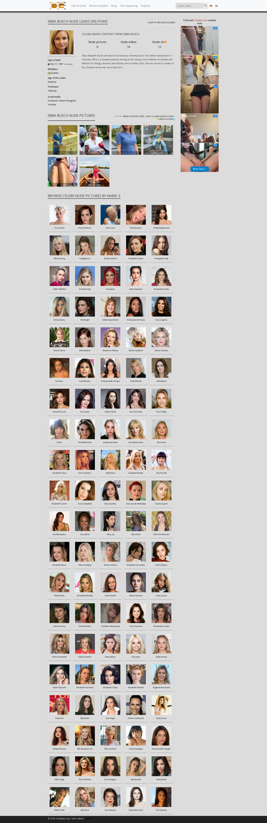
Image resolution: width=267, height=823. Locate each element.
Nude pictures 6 (97, 44)
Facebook (53, 100)
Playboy (145, 5)
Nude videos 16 (128, 44)
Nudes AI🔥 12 (159, 44)
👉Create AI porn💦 (165, 119)
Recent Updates (98, 5)
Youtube (52, 104)
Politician (52, 90)
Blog (114, 5)
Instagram (70, 100)
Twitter (61, 100)
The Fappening (129, 5)
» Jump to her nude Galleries (161, 22)
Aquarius (52, 81)
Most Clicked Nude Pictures (160, 116)
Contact (89, 818)
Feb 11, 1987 (56, 63)
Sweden (55, 72)
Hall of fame (78, 5)
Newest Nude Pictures (133, 116)
